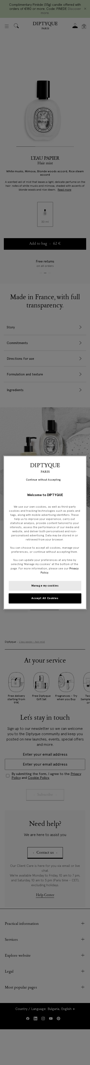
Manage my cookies (45, 585)
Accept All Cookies (44, 598)
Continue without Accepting (43, 479)
